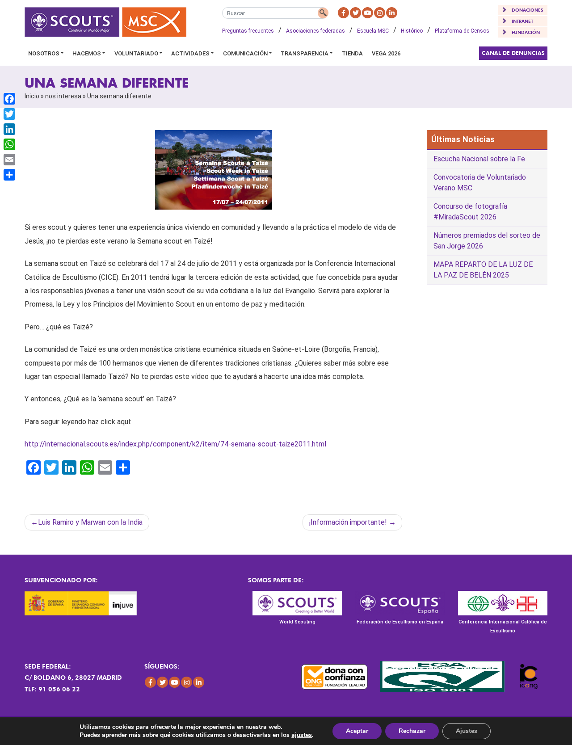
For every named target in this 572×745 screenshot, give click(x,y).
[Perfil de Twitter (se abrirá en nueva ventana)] (355, 12)
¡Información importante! (348, 522)
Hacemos (86, 53)
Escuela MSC (373, 31)
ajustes (301, 735)
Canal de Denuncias (513, 53)
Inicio (32, 96)
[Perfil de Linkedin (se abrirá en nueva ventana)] (391, 12)
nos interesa (63, 96)
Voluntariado (136, 53)
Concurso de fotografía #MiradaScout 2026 (470, 211)
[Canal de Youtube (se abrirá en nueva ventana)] (367, 12)
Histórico (412, 31)
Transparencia (304, 53)
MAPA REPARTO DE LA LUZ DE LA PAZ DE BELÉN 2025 (483, 269)
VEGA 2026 (386, 53)
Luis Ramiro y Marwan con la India (90, 522)
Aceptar (357, 731)
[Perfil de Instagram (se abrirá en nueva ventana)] (379, 12)
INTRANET (522, 21)
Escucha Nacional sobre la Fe (479, 159)
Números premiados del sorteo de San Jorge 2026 (486, 240)
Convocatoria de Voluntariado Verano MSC (479, 182)
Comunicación (245, 53)
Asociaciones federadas (315, 31)
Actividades (190, 53)
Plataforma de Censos (462, 31)
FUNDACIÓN (526, 32)
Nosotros (43, 53)
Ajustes (466, 731)
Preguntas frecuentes (248, 31)
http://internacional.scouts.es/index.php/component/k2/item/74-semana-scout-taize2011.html (175, 444)
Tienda (352, 53)
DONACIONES (527, 10)
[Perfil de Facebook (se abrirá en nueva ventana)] (343, 12)
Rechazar (412, 731)
